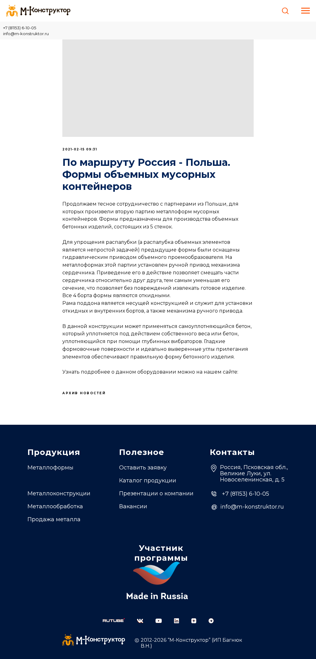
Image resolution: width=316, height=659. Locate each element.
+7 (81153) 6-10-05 (19, 27)
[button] (285, 10)
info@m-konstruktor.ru (26, 33)
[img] (114, 620)
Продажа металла (54, 519)
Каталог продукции (147, 480)
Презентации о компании (156, 493)
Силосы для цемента (58, 482)
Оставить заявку (143, 467)
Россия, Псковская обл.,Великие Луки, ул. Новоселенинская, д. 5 (254, 473)
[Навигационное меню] (305, 11)
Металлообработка (55, 506)
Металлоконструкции (58, 493)
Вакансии (133, 506)
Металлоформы (50, 467)
